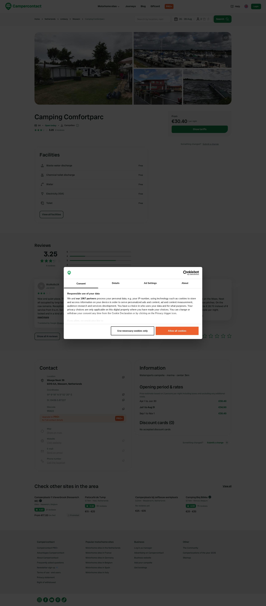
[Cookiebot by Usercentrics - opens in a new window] (185, 273)
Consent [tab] (81, 283)
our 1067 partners (86, 298)
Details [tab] (115, 283)
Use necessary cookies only (132, 330)
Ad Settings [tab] (150, 283)
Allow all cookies (177, 330)
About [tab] (185, 283)
